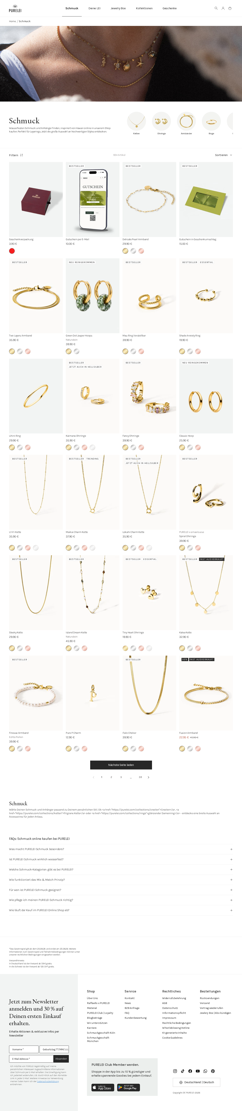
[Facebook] (190, 1071)
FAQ (127, 1013)
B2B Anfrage (132, 1008)
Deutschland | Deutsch (199, 1082)
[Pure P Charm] (92, 693)
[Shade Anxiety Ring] (206, 295)
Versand (205, 1003)
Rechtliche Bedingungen (176, 1023)
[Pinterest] (213, 1071)
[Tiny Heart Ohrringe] (149, 592)
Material (92, 1008)
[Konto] (223, 8)
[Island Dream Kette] (92, 592)
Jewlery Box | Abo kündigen (215, 1013)
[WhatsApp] (205, 1071)
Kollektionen (144, 8)
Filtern (13, 155)
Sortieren (221, 155)
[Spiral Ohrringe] (206, 492)
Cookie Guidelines (172, 1037)
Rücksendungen (209, 998)
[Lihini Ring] (36, 396)
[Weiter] (148, 777)
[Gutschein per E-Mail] (92, 199)
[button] (216, 8)
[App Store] (103, 1087)
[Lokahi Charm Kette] (149, 492)
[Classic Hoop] (206, 396)
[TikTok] (182, 1071)
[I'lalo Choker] (149, 693)
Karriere (91, 1027)
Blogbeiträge (94, 1017)
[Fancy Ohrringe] (149, 396)
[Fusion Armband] (206, 693)
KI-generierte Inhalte (174, 1032)
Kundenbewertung (136, 1017)
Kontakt (129, 998)
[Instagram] (175, 1071)
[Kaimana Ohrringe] (92, 396)
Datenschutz (170, 1008)
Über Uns (92, 998)
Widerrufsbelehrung (174, 998)
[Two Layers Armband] (36, 295)
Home (12, 21)
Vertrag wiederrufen (211, 1008)
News (128, 1003)
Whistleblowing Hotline (175, 1027)
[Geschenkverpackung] (36, 199)
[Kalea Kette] (206, 592)
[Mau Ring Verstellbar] (149, 295)
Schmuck (71, 8)
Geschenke (169, 8)
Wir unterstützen (97, 1023)
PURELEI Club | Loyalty (100, 1013)
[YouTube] (197, 1071)
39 (140, 777)
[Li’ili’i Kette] (36, 492)
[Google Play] (128, 1087)
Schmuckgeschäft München (98, 1039)
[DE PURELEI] (15, 8)
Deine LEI (94, 8)
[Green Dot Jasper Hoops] (92, 295)
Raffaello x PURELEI (98, 1003)
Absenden (61, 1058)
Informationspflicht (174, 1013)
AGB (164, 1003)
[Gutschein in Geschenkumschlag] (206, 199)
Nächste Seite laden (121, 765)
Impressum (169, 1017)
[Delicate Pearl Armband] (149, 199)
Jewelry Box (118, 8)
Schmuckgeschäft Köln (101, 1032)
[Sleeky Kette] (36, 592)
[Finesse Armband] (36, 693)
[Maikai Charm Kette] (92, 492)
